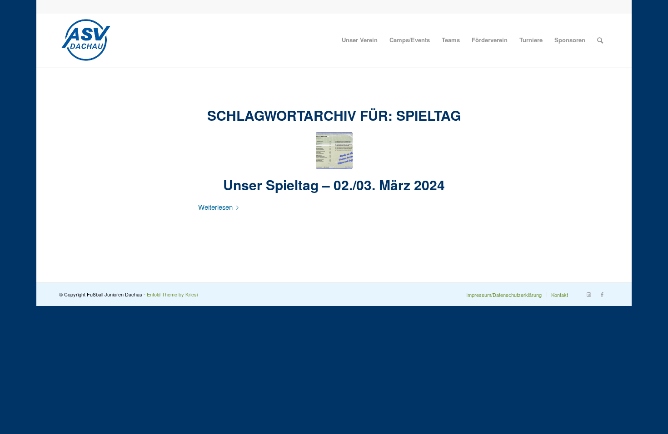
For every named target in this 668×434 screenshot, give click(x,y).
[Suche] (600, 40)
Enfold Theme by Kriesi (172, 294)
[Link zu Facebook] (602, 294)
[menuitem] (360, 40)
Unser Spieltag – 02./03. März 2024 (334, 184)
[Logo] (86, 40)
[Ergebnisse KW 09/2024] (334, 150)
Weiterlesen (215, 207)
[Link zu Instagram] (588, 294)
